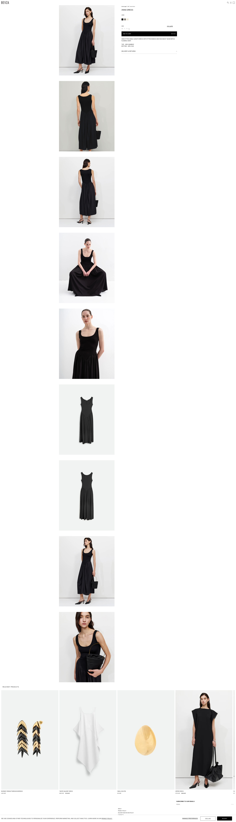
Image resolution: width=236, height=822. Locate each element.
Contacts (121, 814)
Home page (124, 6)
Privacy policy (122, 810)
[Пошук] (228, 3)
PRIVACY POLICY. (107, 818)
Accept (224, 818)
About (120, 808)
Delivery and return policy (126, 812)
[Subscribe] (232, 804)
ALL (128, 6)
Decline (208, 818)
